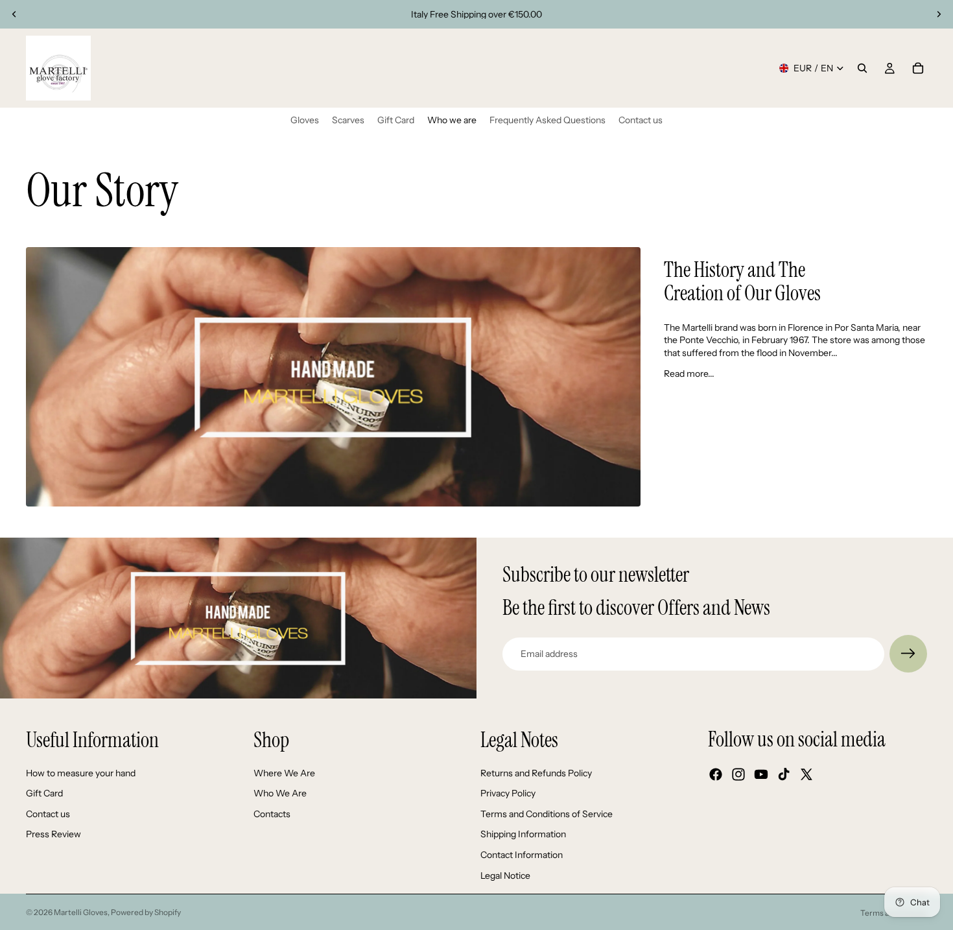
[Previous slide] (14, 14)
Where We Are (284, 773)
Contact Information (521, 855)
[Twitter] (806, 775)
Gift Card (44, 793)
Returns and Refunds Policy (536, 773)
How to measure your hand (80, 773)
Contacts (271, 814)
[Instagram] (738, 775)
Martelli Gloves (81, 912)
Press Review (53, 835)
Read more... (689, 373)
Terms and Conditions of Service (546, 814)
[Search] (862, 68)
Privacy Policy (507, 793)
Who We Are (280, 793)
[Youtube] (761, 775)
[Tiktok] (784, 775)
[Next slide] (938, 14)
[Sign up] (908, 654)
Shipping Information (523, 835)
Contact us (48, 814)
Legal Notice (505, 875)
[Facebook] (716, 775)
